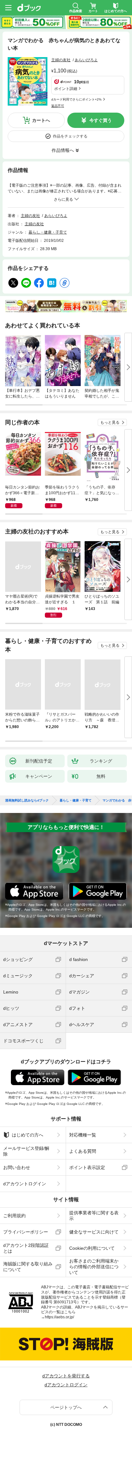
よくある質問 (82, 1151)
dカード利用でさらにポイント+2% (76, 99)
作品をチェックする (70, 136)
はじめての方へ (27, 1134)
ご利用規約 (14, 1215)
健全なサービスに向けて (94, 1231)
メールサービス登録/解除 (26, 1151)
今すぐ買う (100, 120)
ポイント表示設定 (87, 1167)
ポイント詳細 (65, 88)
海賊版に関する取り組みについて (28, 1266)
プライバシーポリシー (25, 1231)
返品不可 (57, 106)
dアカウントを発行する (66, 1375)
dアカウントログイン (24, 1183)
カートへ (41, 120)
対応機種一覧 (82, 1134)
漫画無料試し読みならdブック (27, 800)
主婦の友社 (60, 60)
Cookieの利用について (92, 1248)
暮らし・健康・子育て (48, 232)
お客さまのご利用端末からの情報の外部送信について (94, 1266)
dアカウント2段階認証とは (26, 1248)
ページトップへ (66, 1407)
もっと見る (110, 422)
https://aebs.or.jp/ (59, 1317)
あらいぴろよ (86, 60)
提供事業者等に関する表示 (94, 1215)
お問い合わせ (16, 1167)
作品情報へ (63, 150)
